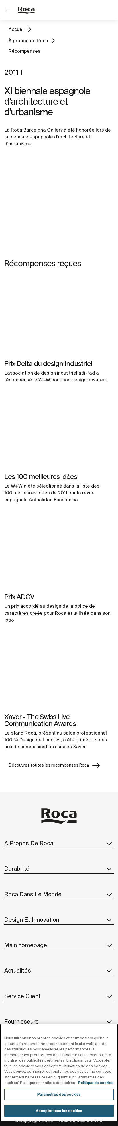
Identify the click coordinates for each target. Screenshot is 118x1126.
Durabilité (17, 868)
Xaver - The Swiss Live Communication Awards (40, 720)
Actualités (17, 970)
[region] (59, 1072)
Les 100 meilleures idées (40, 476)
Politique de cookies (95, 1083)
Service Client (22, 996)
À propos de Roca (28, 40)
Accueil (17, 29)
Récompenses (24, 51)
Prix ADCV (19, 597)
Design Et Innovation (31, 919)
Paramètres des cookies (59, 1094)
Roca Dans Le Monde (33, 894)
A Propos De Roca (28, 843)
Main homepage (25, 945)
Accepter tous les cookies (59, 1111)
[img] (59, 317)
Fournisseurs (21, 1021)
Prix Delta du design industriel (48, 363)
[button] (109, 843)
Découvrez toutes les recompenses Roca (49, 765)
